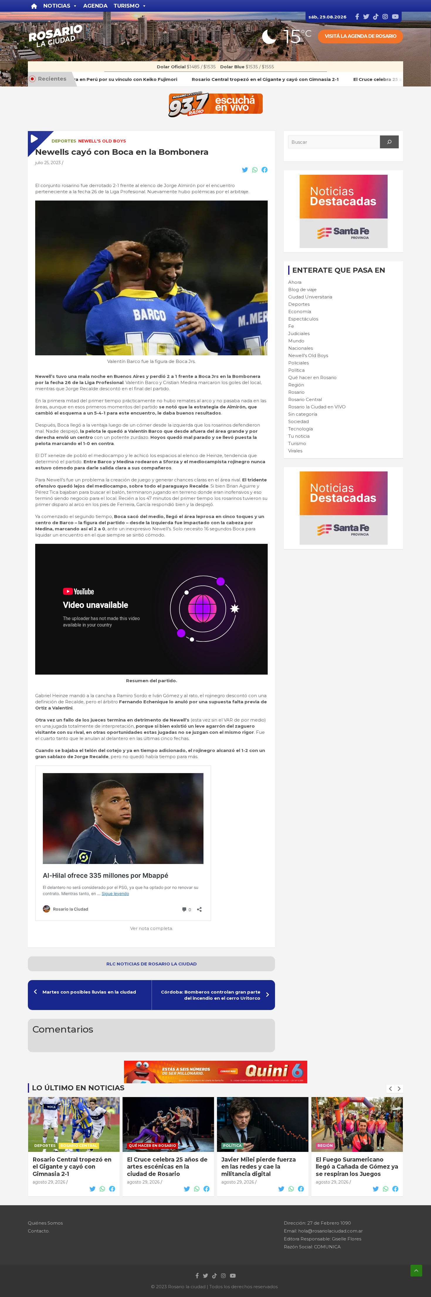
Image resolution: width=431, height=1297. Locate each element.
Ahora (294, 282)
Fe (291, 326)
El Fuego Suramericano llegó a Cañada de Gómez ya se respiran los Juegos (357, 1166)
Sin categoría (302, 414)
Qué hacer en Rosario (312, 377)
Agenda (95, 6)
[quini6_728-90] (215, 1064)
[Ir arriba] (416, 1270)
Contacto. (39, 1231)
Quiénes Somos (45, 1223)
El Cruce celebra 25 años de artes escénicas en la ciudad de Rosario (167, 1166)
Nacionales (300, 348)
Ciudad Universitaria (310, 297)
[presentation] (390, 1089)
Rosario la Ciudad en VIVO (317, 407)
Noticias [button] (56, 6)
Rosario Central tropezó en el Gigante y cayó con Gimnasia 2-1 (72, 1166)
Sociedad (298, 421)
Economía (299, 311)
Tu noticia (299, 436)
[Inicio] (34, 6)
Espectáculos (303, 319)
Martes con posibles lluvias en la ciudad (89, 992)
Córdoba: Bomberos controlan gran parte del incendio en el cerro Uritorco (210, 995)
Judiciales (299, 333)
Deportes (64, 141)
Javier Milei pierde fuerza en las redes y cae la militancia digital (258, 1166)
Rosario (296, 392)
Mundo (296, 341)
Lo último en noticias (78, 1088)
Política (296, 370)
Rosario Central (305, 399)
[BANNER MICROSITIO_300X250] (344, 178)
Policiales (298, 363)
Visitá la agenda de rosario (360, 36)
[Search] (389, 141)
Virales (295, 451)
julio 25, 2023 (48, 162)
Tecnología (300, 429)
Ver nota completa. (151, 928)
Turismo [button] (126, 6)
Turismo (297, 443)
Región (296, 385)
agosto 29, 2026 (49, 1182)
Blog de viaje (302, 289)
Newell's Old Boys (102, 141)
